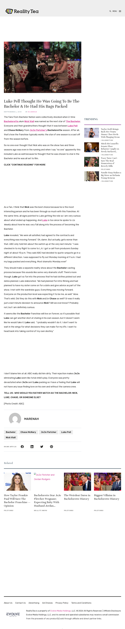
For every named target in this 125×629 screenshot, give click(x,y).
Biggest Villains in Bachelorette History (106, 497)
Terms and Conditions (81, 603)
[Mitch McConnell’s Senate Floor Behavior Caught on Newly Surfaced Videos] (91, 147)
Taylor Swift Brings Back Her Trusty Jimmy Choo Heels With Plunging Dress (110, 133)
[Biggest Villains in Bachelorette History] (107, 482)
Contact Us (20, 603)
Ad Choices (47, 603)
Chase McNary (28, 432)
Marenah (32, 112)
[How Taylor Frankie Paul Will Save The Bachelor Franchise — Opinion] (17, 482)
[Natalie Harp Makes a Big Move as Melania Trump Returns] (91, 176)
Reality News (40, 510)
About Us (8, 603)
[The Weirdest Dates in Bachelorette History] (77, 482)
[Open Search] (110, 11)
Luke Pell (66, 432)
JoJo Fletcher (48, 432)
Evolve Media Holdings (60, 611)
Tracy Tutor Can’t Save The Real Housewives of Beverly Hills (109, 162)
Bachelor (11, 432)
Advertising (34, 603)
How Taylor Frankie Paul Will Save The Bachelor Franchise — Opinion (17, 500)
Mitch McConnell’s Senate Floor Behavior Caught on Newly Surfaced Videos (110, 147)
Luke (44, 220)
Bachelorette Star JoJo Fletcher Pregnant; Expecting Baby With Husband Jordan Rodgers (47, 501)
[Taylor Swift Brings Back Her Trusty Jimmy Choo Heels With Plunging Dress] (91, 133)
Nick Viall (11, 437)
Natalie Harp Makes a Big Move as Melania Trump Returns (111, 175)
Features (105, 169)
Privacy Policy (62, 603)
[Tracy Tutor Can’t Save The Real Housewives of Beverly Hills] (91, 162)
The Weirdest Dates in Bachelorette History (77, 497)
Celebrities (107, 140)
